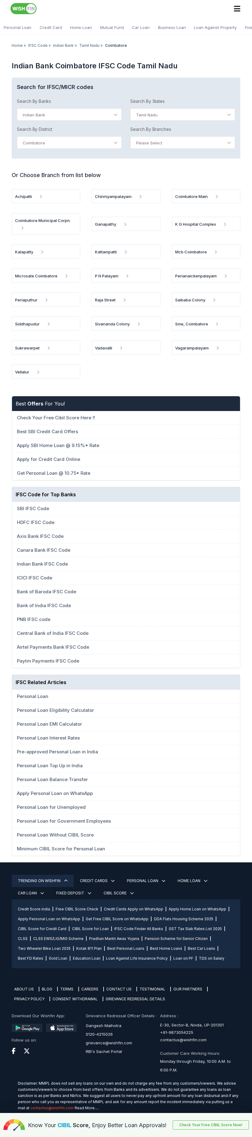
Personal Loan (17, 27)
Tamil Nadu (89, 45)
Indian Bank (63, 45)
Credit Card (51, 27)
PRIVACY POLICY (29, 999)
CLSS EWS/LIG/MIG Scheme (58, 938)
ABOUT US (24, 989)
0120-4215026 (99, 1034)
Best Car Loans (201, 948)
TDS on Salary (211, 958)
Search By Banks (34, 101)
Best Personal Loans (125, 948)
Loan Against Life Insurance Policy (137, 958)
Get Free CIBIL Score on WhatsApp (117, 919)
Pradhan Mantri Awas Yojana (114, 938)
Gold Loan (58, 958)
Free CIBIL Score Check (77, 909)
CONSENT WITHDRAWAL (75, 999)
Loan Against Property (215, 27)
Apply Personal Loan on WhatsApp (49, 919)
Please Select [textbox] (149, 142)
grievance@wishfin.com (109, 1042)
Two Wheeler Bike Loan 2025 (44, 948)
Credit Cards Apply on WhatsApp (133, 909)
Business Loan (172, 27)
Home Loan (81, 27)
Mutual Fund (112, 27)
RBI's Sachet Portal (104, 1051)
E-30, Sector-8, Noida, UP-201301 (192, 1024)
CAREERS (89, 989)
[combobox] (69, 114)
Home (17, 45)
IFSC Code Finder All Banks (138, 928)
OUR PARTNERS (187, 989)
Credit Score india (34, 909)
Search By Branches (150, 129)
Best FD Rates (30, 958)
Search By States (147, 101)
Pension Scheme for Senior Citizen (176, 938)
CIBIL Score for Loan (90, 928)
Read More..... (87, 1108)
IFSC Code (38, 45)
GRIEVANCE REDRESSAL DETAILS (135, 999)
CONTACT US (119, 989)
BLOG (47, 989)
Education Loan (86, 958)
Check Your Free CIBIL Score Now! (210, 1125)
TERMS (66, 989)
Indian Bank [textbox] (34, 114)
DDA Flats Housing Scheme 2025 (183, 919)
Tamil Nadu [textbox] (147, 114)
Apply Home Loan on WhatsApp (197, 909)
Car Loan (141, 27)
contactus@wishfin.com (183, 1039)
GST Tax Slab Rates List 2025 (195, 928)
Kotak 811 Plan (89, 948)
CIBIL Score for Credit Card (42, 928)
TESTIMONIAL (152, 989)
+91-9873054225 (176, 1032)
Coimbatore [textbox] (34, 142)
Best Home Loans (166, 948)
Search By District (34, 129)
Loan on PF (183, 958)
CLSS (23, 938)
